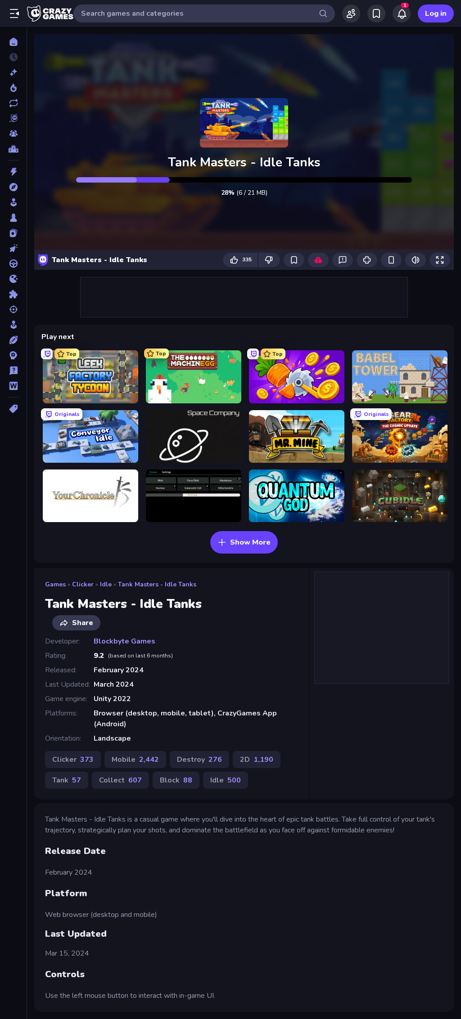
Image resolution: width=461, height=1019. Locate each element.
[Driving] (13, 263)
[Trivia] (13, 370)
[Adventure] (13, 187)
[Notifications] (402, 13)
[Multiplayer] (13, 133)
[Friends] (351, 13)
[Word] (13, 385)
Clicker (83, 584)
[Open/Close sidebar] (14, 13)
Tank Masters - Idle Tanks (157, 584)
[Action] (13, 171)
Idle (106, 584)
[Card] (13, 233)
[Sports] (13, 340)
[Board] (13, 217)
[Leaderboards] (13, 148)
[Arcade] (13, 202)
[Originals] (13, 118)
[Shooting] (13, 309)
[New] (13, 72)
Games (55, 584)
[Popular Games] (13, 87)
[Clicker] (13, 248)
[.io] (13, 278)
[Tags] (13, 408)
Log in (436, 13)
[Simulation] (13, 324)
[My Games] (376, 13)
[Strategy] (13, 355)
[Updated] (13, 103)
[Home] (13, 41)
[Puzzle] (13, 294)
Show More (250, 542)
